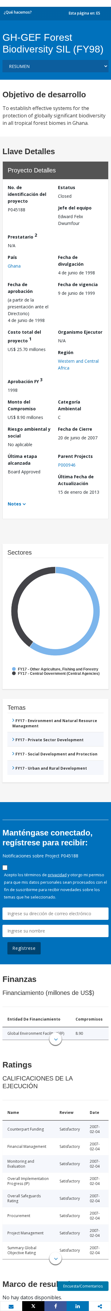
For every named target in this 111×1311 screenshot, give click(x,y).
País (12, 257)
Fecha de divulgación (71, 260)
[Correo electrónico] (11, 1306)
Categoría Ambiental (69, 405)
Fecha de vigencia (78, 284)
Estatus (66, 187)
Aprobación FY (25, 380)
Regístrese (24, 948)
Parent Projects (75, 456)
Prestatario (22, 236)
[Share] (55, 1306)
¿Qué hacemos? (18, 12)
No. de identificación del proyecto (27, 194)
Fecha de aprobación (20, 287)
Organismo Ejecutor (80, 332)
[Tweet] (33, 1306)
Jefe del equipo (75, 208)
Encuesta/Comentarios (83, 1286)
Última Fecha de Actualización (76, 480)
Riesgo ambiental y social (29, 432)
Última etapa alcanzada (22, 459)
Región (65, 352)
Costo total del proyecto (24, 336)
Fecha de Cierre (75, 429)
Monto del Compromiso (22, 405)
